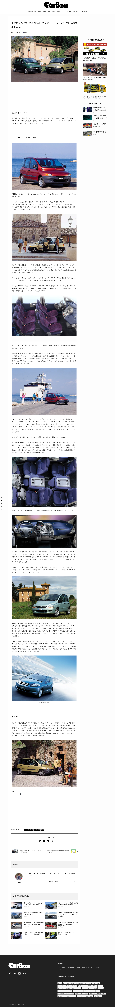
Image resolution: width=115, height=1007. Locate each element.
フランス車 (86, 991)
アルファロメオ (81, 985)
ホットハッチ (61, 993)
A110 (68, 983)
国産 (87, 996)
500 (64, 983)
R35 (94, 983)
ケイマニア (78, 988)
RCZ (98, 983)
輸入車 (42, 829)
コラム (83, 988)
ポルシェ (77, 993)
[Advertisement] (44, 95)
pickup (25, 829)
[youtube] (24, 973)
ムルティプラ (37, 829)
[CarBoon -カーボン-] (55, 4)
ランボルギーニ (67, 996)
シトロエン (89, 988)
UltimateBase (61, 985)
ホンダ (67, 993)
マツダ (86, 993)
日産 (95, 996)
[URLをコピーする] (52, 841)
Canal (19, 882)
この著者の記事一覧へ (52, 881)
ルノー (74, 996)
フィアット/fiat (68, 991)
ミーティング (92, 993)
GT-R (86, 983)
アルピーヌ (74, 985)
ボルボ (72, 993)
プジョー (93, 991)
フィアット (18, 32)
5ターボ (60, 983)
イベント (95, 985)
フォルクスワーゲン (77, 991)
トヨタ (95, 988)
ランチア (60, 996)
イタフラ (89, 985)
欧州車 (13, 32)
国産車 (91, 996)
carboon (72, 983)
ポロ (82, 993)
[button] (36, 841)
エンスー (100, 985)
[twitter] (14, 973)
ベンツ (98, 991)
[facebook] (9, 973)
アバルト (68, 985)
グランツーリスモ (70, 988)
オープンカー (61, 988)
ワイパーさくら (80, 996)
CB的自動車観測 (79, 983)
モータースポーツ (101, 993)
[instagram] (19, 973)
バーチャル (101, 988)
